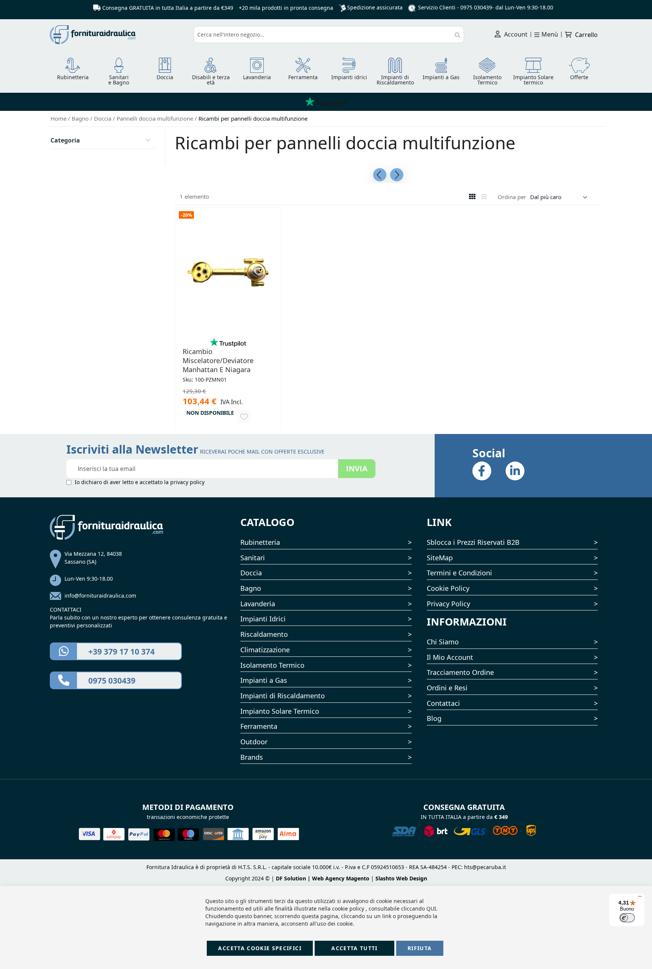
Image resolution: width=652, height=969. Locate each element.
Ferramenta (258, 726)
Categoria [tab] (65, 140)
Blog (434, 718)
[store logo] (119, 34)
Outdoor (254, 741)
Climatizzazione (265, 649)
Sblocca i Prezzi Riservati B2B (473, 542)
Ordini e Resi (447, 687)
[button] (244, 416)
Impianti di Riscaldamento (282, 695)
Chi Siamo (443, 641)
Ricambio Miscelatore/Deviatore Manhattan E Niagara (218, 360)
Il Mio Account (450, 657)
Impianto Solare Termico (279, 711)
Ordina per (512, 197)
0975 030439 (476, 7)
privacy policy (187, 482)
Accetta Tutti (354, 948)
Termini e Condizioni (459, 572)
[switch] (627, 917)
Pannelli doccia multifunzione (156, 118)
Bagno (81, 118)
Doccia (103, 118)
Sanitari (252, 557)
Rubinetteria (260, 542)
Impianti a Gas (263, 680)
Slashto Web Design (401, 878)
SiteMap (440, 557)
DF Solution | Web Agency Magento (322, 878)
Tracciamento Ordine (460, 672)
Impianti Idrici (263, 618)
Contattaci (443, 703)
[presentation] (379, 174)
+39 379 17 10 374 (121, 651)
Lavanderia (257, 603)
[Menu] (639, 898)
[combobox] (329, 34)
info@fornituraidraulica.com (100, 595)
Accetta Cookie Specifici (259, 948)
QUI (431, 908)
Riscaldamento (264, 634)
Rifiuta (420, 948)
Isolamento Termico (272, 665)
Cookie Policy (448, 588)
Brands (251, 757)
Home (59, 118)
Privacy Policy (448, 603)
